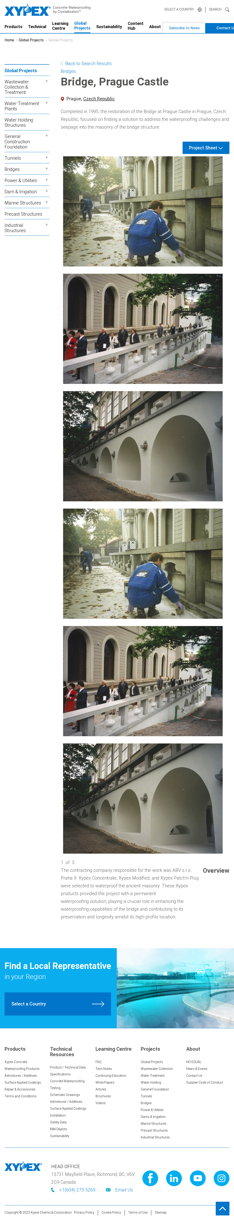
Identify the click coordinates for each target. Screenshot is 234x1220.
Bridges (68, 71)
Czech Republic (99, 98)
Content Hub (136, 26)
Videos (101, 1103)
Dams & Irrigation (153, 1117)
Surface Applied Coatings (23, 1082)
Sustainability (109, 26)
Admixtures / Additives (21, 1075)
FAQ (98, 1062)
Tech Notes (104, 1069)
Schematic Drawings (65, 1095)
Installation (58, 1115)
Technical (37, 26)
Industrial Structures (155, 1137)
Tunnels (146, 1096)
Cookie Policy (111, 1212)
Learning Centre (60, 26)
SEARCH (215, 9)
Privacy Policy (84, 1212)
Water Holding (151, 1082)
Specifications (60, 1074)
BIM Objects (58, 1129)
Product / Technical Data (68, 1067)
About (155, 26)
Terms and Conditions (21, 1096)
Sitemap (161, 1212)
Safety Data (58, 1122)
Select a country (179, 9)
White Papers (105, 1082)
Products (13, 26)
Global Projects (82, 26)
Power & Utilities (152, 1110)
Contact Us (194, 1075)
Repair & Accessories (20, 1089)
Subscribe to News (184, 28)
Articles (101, 1089)
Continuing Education (111, 1075)
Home (9, 40)
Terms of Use (138, 1212)
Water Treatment (153, 1075)
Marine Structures (153, 1123)
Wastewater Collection (157, 1069)
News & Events (196, 1069)
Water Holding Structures (19, 122)
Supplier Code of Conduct (204, 1082)
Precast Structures (23, 214)
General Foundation (155, 1089)
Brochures (103, 1096)
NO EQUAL (193, 1062)
